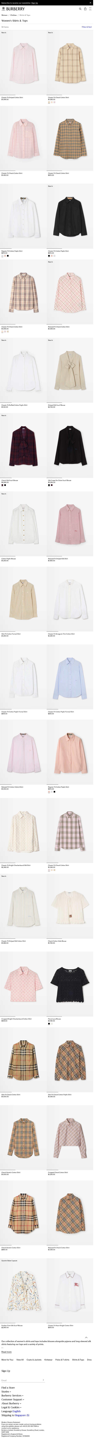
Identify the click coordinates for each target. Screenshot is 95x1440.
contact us (5, 1428)
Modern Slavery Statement (10, 1422)
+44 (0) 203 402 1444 (29, 1426)
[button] (34, 3)
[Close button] (90, 2)
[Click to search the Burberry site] (80, 8)
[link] (4, 15)
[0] (85, 8)
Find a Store (8, 1387)
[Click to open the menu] (90, 8)
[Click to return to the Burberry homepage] (15, 9)
